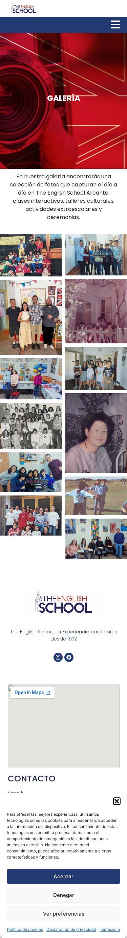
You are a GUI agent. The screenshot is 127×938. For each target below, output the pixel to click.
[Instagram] (58, 657)
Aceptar (63, 876)
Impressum (110, 929)
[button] (116, 801)
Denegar (63, 895)
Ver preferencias (63, 913)
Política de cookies (25, 929)
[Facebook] (68, 657)
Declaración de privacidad (71, 929)
